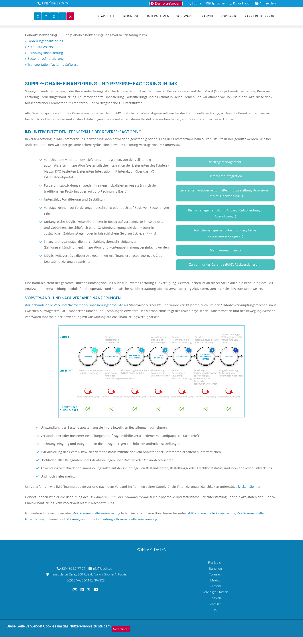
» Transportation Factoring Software (51, 64)
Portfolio (229, 16)
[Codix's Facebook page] (75, 589)
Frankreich (215, 562)
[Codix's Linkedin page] (83, 589)
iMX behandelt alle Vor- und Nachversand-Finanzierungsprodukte (74, 305)
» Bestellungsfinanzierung (44, 58)
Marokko (215, 604)
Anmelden (268, 3)
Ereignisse (130, 16)
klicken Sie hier (249, 486)
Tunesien (215, 574)
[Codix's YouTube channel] (96, 589)
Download (241, 3)
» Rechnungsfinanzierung (44, 53)
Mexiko (215, 580)
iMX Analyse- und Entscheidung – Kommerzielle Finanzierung (111, 519)
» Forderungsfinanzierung (44, 41)
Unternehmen (157, 16)
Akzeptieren (121, 629)
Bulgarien (215, 568)
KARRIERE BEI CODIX (259, 16)
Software (184, 16)
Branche (206, 16)
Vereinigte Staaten (215, 592)
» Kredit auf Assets (39, 47)
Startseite (106, 16)
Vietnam (215, 586)
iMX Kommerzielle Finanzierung (96, 513)
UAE (215, 610)
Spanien (215, 598)
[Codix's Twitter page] (89, 589)
